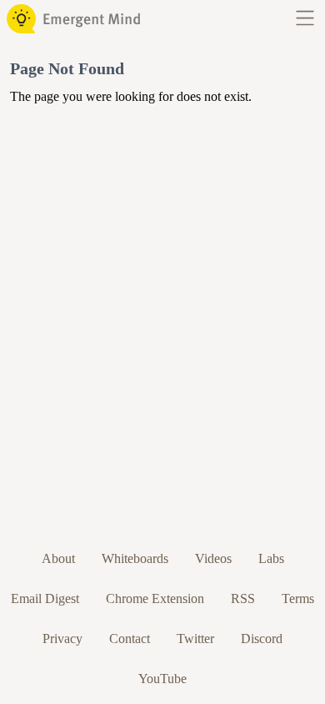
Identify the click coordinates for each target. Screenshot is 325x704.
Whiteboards (135, 558)
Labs (271, 558)
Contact (129, 638)
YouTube (162, 678)
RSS (243, 598)
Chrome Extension (155, 598)
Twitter (195, 638)
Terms (298, 598)
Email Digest (45, 598)
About (58, 558)
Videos (213, 558)
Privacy (62, 638)
